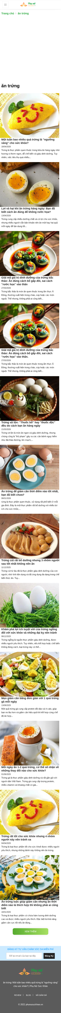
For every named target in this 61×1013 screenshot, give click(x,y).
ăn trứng (23, 13)
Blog (28, 995)
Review (17, 995)
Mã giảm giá (41, 995)
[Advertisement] (30, 50)
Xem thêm (30, 931)
